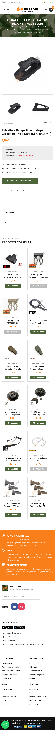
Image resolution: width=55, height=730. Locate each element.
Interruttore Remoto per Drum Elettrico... (12, 459)
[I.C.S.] (6, 448)
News (4, 704)
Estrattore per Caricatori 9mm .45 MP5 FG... (38, 367)
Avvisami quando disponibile (22, 181)
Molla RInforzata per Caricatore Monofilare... (38, 459)
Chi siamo (33, 667)
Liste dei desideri (35, 700)
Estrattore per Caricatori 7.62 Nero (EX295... (12, 276)
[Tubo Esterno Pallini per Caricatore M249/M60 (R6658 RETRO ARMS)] (38, 304)
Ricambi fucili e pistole (10, 667)
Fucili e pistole (14, 27)
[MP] (6, 357)
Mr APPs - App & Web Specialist (30, 723)
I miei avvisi (33, 704)
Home (4, 27)
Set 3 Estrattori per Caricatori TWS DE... (38, 505)
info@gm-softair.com (13, 637)
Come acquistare (35, 671)
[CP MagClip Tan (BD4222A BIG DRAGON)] (12, 304)
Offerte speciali (7, 689)
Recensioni (9, 213)
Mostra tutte (8, 123)
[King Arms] (6, 494)
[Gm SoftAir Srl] (27, 9)
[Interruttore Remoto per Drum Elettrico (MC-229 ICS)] (12, 441)
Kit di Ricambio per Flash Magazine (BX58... (38, 413)
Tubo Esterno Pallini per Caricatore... (38, 322)
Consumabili (6, 678)
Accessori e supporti (9, 675)
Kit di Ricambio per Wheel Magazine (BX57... (13, 413)
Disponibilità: (9, 156)
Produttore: (8, 150)
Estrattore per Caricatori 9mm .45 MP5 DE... (13, 367)
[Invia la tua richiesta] (17, 190)
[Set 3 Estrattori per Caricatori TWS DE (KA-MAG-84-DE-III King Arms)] (38, 487)
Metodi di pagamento (37, 675)
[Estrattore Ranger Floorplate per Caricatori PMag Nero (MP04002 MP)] (14, 108)
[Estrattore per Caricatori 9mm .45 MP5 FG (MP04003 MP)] (38, 350)
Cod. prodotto (9, 153)
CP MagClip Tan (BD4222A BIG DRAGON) (12, 322)
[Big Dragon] (32, 265)
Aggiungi (14, 286)
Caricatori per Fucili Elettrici (32, 27)
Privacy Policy (33, 720)
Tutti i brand (6, 700)
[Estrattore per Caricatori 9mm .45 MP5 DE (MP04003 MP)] (12, 350)
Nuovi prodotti (7, 693)
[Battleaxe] (6, 403)
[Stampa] (23, 190)
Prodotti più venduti (9, 697)
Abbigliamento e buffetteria (12, 671)
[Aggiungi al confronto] (10, 190)
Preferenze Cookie (45, 720)
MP (19, 150)
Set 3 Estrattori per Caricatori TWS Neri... (13, 505)
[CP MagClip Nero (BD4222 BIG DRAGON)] (38, 258)
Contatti (32, 678)
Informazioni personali (37, 697)
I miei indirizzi (34, 693)
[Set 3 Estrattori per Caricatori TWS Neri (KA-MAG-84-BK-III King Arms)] (12, 487)
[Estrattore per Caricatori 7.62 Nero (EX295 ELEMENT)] (12, 258)
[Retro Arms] (32, 311)
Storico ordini (34, 689)
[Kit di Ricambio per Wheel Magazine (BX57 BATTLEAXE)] (12, 396)
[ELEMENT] (6, 265)
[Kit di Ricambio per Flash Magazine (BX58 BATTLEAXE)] (38, 396)
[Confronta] (19, 265)
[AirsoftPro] (32, 448)
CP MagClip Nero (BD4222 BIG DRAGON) (38, 276)
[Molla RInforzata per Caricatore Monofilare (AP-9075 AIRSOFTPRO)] (38, 441)
